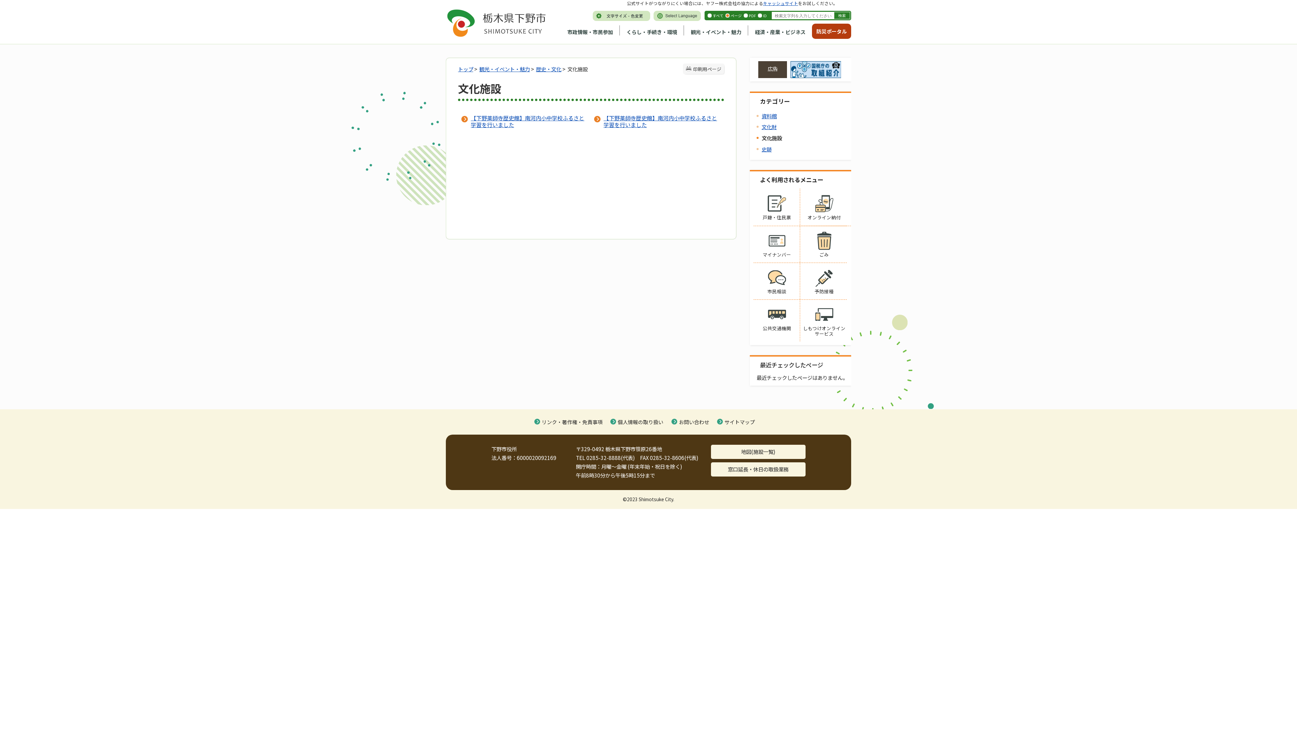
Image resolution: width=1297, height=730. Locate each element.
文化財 (769, 126)
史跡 (767, 149)
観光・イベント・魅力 (716, 31)
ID (765, 15)
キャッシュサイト (780, 3)
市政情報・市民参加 (590, 31)
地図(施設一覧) (758, 451)
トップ (465, 69)
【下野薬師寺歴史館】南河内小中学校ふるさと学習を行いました (527, 121)
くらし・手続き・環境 (652, 31)
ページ (736, 15)
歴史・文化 (548, 69)
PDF (752, 15)
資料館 (769, 116)
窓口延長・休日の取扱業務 (758, 469)
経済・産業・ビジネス (780, 31)
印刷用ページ (707, 69)
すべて (718, 15)
